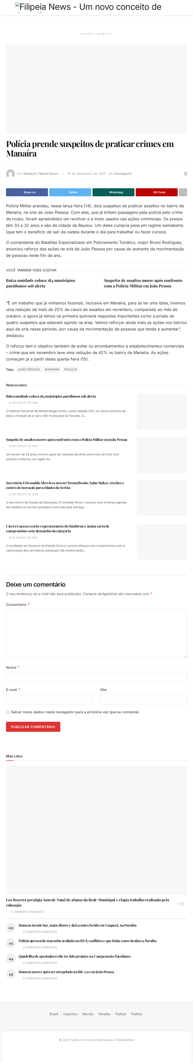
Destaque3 (122, 173)
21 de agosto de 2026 (22, 537)
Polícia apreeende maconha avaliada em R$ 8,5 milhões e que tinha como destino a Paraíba (88, 940)
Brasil (54, 1014)
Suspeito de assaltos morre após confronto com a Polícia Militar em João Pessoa (143, 283)
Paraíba (104, 1014)
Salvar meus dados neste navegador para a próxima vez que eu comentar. (75, 712)
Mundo (87, 1014)
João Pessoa (29, 369)
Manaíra (52, 369)
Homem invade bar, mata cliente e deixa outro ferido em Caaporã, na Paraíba (77, 925)
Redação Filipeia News (40, 173)
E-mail (13, 689)
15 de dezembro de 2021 (87, 173)
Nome (13, 667)
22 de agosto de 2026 (23, 402)
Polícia (70, 369)
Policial (120, 1014)
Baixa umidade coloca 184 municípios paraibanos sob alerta (40, 283)
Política (136, 1014)
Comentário (18, 604)
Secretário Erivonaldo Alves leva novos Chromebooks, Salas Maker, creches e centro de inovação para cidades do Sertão (65, 485)
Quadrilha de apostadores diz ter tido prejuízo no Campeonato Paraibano (74, 956)
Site (103, 689)
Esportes (70, 1014)
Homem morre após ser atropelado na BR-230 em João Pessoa (66, 971)
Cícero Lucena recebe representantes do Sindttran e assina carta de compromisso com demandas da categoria (57, 529)
